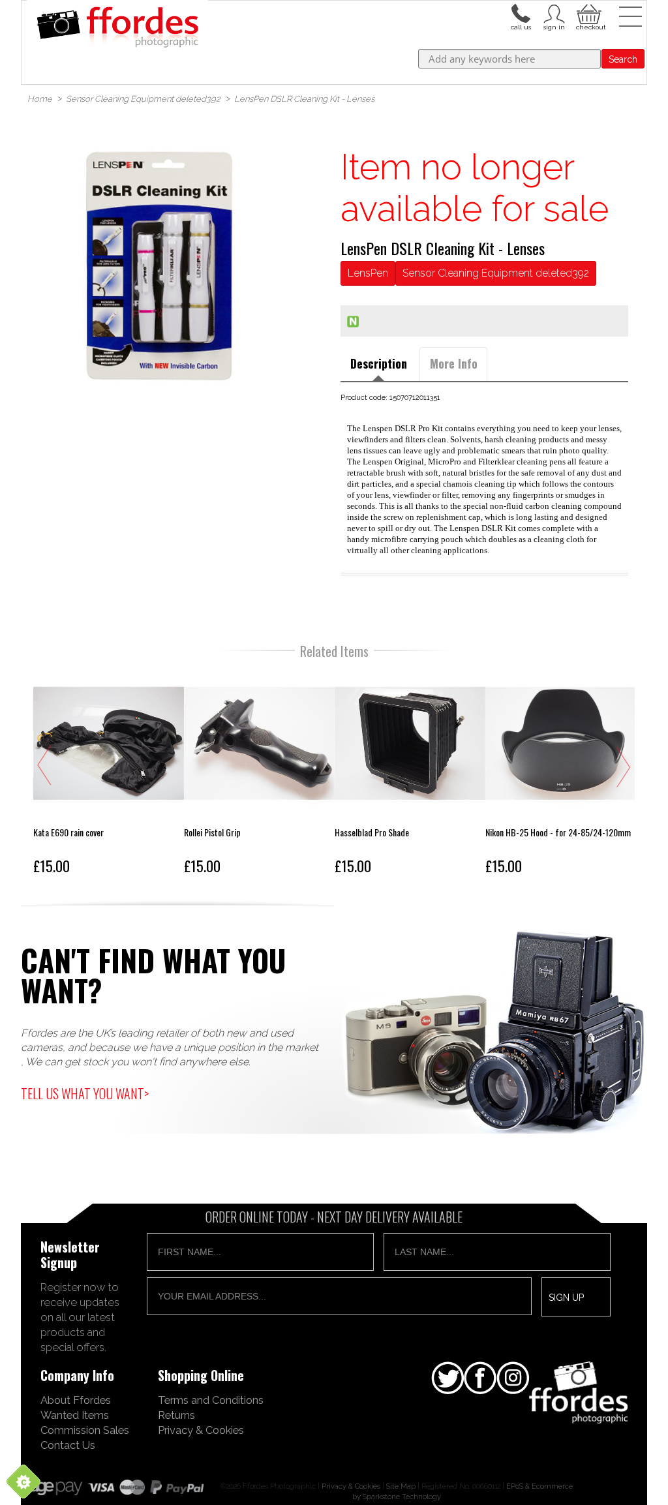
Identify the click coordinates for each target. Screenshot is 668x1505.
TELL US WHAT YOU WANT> (85, 1093)
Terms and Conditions (211, 1399)
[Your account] (520, 12)
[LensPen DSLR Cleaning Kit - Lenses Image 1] (158, 265)
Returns (176, 1414)
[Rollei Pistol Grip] (259, 774)
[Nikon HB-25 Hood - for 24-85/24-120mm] (560, 774)
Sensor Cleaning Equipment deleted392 (495, 273)
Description (378, 363)
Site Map (401, 1486)
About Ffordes (75, 1399)
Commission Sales (84, 1430)
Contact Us (67, 1445)
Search (623, 59)
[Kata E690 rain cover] (108, 774)
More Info (454, 363)
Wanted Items (74, 1414)
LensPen (368, 273)
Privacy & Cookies (201, 1430)
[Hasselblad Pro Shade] (410, 774)
